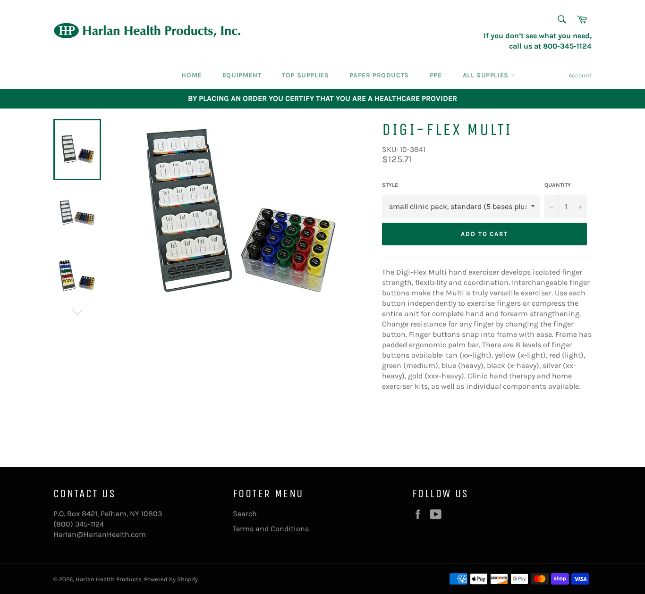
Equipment (241, 75)
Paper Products (378, 75)
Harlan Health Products (109, 579)
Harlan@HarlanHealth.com (99, 534)
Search (245, 513)
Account (580, 75)
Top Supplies (305, 75)
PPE (436, 75)
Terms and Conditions (271, 528)
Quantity (557, 185)
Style (390, 185)
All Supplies (487, 75)
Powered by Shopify (171, 579)
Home (191, 75)
